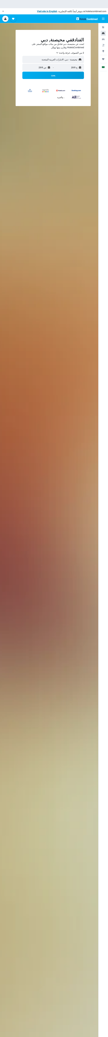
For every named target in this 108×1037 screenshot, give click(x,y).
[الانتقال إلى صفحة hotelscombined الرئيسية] (87, 18)
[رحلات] (103, 59)
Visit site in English (47, 11)
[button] (3, 11)
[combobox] (70, 52)
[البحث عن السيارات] (103, 39)
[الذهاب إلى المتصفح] (103, 51)
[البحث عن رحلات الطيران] (103, 27)
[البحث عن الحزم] (103, 45)
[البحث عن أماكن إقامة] (103, 33)
